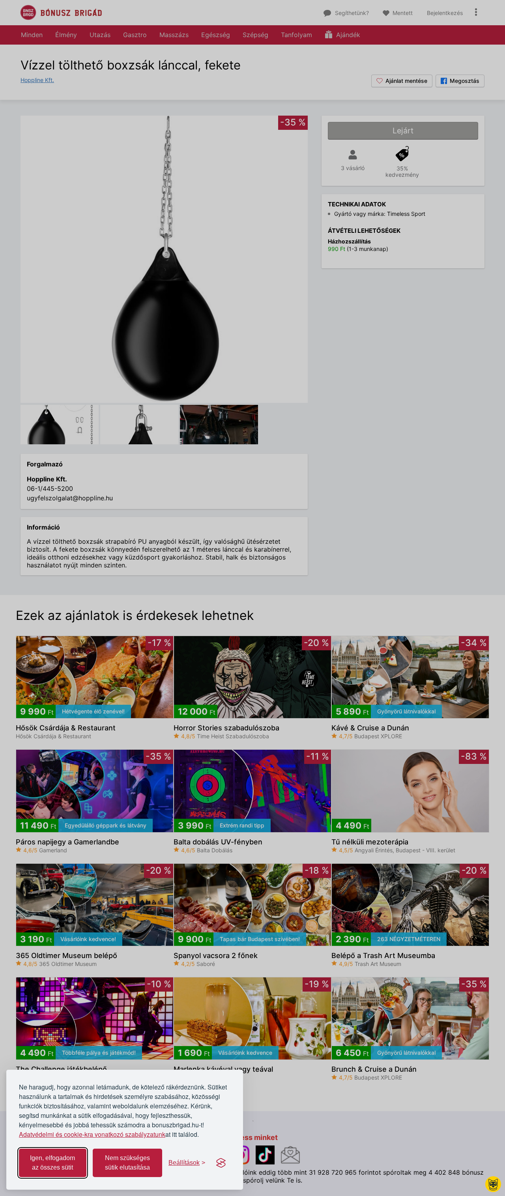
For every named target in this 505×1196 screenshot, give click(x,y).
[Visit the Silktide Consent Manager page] (220, 1162)
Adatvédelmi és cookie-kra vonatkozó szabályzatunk (92, 1134)
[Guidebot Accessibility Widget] (493, 1184)
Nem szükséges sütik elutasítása (127, 1163)
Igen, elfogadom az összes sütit (52, 1163)
